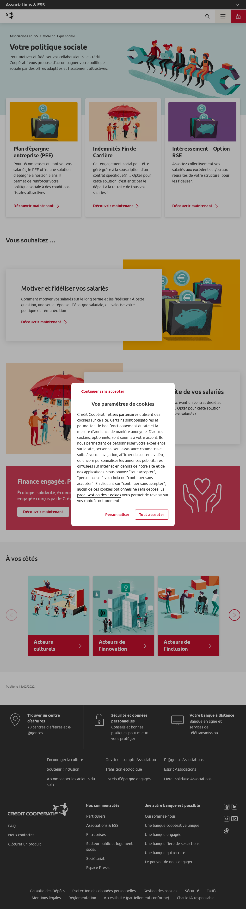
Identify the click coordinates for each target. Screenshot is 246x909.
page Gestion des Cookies (99, 495)
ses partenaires (125, 414)
